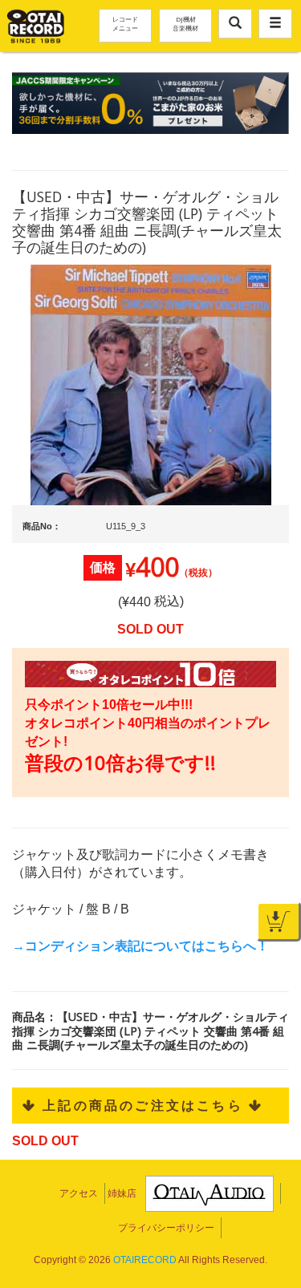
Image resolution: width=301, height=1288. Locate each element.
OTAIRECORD (145, 1260)
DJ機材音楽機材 (185, 23)
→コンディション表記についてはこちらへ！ (140, 946)
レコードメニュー (125, 23)
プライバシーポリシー (166, 1227)
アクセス (78, 1193)
